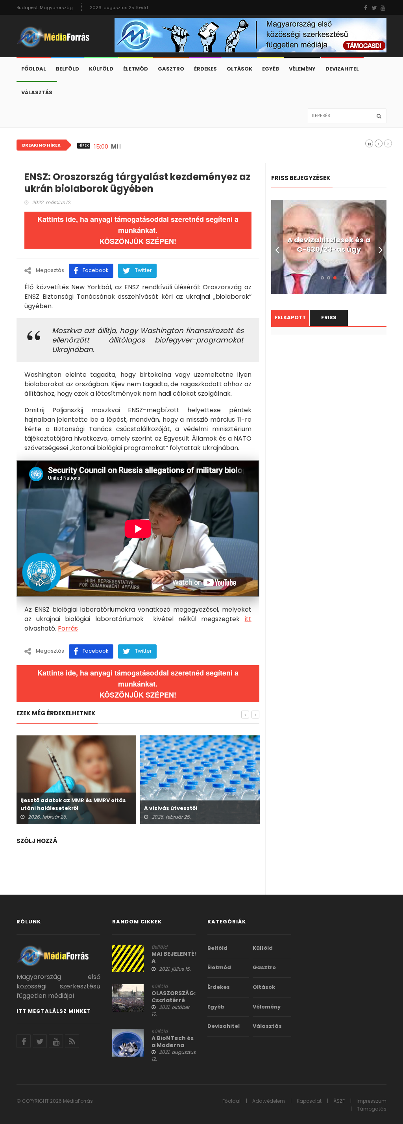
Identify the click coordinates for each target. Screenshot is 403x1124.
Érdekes (205, 69)
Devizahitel (342, 69)
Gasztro (171, 69)
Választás (36, 92)
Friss (328, 317)
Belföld (67, 69)
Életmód (135, 69)
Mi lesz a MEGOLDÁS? (144, 146)
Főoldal (33, 69)
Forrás (68, 628)
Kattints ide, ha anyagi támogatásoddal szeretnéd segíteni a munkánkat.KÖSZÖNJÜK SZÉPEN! (137, 230)
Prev (277, 247)
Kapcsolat (309, 1101)
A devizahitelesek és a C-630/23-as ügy (328, 244)
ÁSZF (339, 1101)
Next (380, 247)
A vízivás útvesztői (170, 808)
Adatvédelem (268, 1101)
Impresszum (371, 1101)
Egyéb (270, 69)
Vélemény (302, 69)
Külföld (101, 69)
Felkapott (290, 317)
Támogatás (371, 1108)
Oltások (239, 69)
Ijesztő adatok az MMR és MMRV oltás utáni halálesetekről (73, 804)
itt (248, 618)
